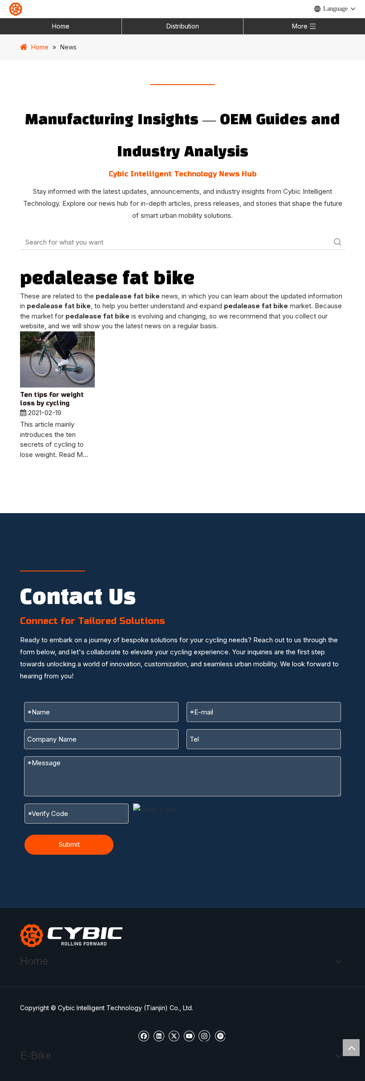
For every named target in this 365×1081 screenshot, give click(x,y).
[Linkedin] (158, 1035)
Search (337, 242)
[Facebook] (143, 1035)
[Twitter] (173, 1035)
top (351, 1047)
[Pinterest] (219, 1035)
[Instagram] (204, 1035)
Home (60, 26)
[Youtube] (189, 1035)
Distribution (182, 26)
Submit (69, 844)
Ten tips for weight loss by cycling (52, 399)
